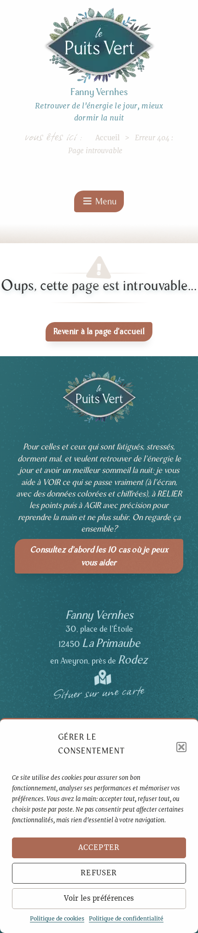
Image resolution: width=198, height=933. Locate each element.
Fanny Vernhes (99, 92)
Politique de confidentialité (126, 918)
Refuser (99, 872)
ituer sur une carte (99, 688)
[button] (181, 747)
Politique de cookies (57, 918)
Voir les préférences (99, 898)
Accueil (107, 137)
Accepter (99, 847)
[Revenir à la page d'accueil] (99, 45)
